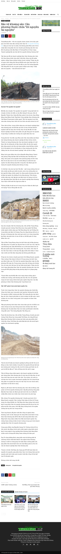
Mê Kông (45, 228)
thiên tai (46, 241)
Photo (47, 137)
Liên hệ (18, 1)
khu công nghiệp (48, 226)
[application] (51, 180)
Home (2, 18)
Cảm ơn (8, 1)
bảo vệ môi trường (48, 203)
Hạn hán (50, 218)
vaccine (52, 249)
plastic (54, 234)
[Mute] (56, 183)
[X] (6, 36)
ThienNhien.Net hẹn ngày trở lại (51, 90)
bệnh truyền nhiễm (49, 208)
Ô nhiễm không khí (51, 251)
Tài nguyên (26, 14)
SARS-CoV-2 (46, 239)
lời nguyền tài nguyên (17, 465)
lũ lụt (56, 226)
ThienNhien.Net (51, 123)
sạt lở (51, 239)
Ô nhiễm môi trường (48, 255)
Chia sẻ (45, 142)
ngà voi (52, 231)
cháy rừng (45, 210)
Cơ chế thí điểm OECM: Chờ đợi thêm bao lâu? (51, 107)
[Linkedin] (27, 544)
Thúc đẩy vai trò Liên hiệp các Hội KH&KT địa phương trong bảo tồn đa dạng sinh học (51, 95)
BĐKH (46, 200)
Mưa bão (50, 228)
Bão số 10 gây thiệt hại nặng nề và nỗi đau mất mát (51, 112)
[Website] (37, 544)
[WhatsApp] (13, 36)
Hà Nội (45, 218)
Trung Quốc (46, 249)
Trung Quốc (46, 246)
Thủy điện (47, 244)
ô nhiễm (45, 258)
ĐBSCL (50, 258)
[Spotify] (34, 544)
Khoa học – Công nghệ (43, 14)
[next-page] (5, 514)
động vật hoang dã (49, 268)
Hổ (53, 218)
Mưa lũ (55, 228)
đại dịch (45, 266)
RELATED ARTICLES (7, 492)
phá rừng (47, 233)
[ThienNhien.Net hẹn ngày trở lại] (7, 499)
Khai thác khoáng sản (48, 220)
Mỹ (44, 231)
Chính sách (52, 14)
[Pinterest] (10, 36)
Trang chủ (8, 14)
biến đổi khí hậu (49, 195)
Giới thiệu (3, 1)
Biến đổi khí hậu (48, 198)
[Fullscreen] (58, 183)
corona (51, 210)
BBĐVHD (47, 193)
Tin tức (14, 14)
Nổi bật (6, 18)
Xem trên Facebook (47, 140)
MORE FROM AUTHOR (21, 492)
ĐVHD (46, 261)
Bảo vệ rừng (46, 205)
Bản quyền (13, 1)
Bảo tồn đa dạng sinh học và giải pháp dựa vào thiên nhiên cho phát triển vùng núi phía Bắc (33, 508)
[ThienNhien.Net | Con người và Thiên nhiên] (30, 7)
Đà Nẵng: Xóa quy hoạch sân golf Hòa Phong (31, 485)
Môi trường (33, 14)
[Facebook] (2, 36)
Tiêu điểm (19, 14)
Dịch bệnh (53, 215)
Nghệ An (47, 231)
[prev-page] (2, 514)
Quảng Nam (45, 236)
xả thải (44, 251)
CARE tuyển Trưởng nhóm (9, 484)
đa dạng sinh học (49, 263)
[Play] (44, 183)
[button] (58, 14)
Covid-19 (47, 213)
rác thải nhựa (53, 236)
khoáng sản (8, 465)
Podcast (23, 1)
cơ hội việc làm (46, 215)
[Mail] (30, 544)
